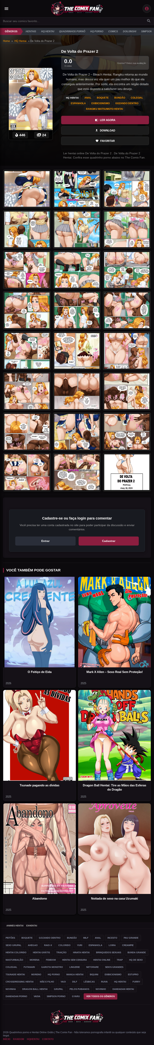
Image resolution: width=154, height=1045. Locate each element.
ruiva (104, 981)
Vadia (37, 996)
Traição (61, 952)
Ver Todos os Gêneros (100, 996)
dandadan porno (16, 996)
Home (6, 40)
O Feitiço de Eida (40, 672)
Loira (112, 945)
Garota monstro (52, 967)
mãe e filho (47, 981)
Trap (120, 960)
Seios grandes (114, 967)
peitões (10, 938)
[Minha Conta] (147, 8)
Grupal (58, 989)
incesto (112, 938)
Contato (48, 1039)
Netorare (92, 967)
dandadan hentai (123, 989)
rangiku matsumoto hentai (104, 109)
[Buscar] (149, 21)
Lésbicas (89, 981)
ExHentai (31, 925)
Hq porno (54, 974)
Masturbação (14, 960)
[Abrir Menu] (6, 8)
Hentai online (101, 960)
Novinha (11, 989)
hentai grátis (41, 952)
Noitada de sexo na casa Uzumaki (114, 898)
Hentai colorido (16, 952)
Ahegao (33, 945)
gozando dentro (126, 103)
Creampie (128, 945)
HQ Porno (96, 31)
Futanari (29, 967)
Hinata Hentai (81, 952)
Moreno (36, 974)
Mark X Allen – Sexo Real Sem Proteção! (114, 672)
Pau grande (131, 938)
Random (18, 1039)
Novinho (101, 989)
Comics (113, 31)
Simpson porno (56, 996)
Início (6, 1039)
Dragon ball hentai (35, 989)
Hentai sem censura (74, 960)
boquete (103, 97)
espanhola (78, 103)
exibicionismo (100, 103)
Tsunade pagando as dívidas (39, 785)
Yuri (79, 945)
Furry (136, 981)
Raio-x (48, 945)
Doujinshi (129, 31)
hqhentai (33, 1039)
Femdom (51, 960)
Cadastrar (108, 541)
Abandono (39, 898)
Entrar (45, 541)
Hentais (31, 31)
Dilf (74, 981)
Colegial (11, 967)
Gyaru (76, 996)
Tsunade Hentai (15, 974)
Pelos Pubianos (79, 989)
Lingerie (74, 967)
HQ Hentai (47, 31)
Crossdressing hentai (19, 981)
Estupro (133, 974)
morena (35, 960)
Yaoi (63, 981)
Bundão (72, 938)
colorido (64, 945)
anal (87, 97)
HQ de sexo (136, 960)
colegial (137, 97)
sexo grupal (13, 945)
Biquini (94, 974)
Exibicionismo (113, 974)
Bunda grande (137, 952)
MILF (85, 938)
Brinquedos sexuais (108, 952)
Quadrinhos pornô (72, 31)
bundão (119, 97)
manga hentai (74, 974)
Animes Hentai (14, 925)
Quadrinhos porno (19, 1032)
